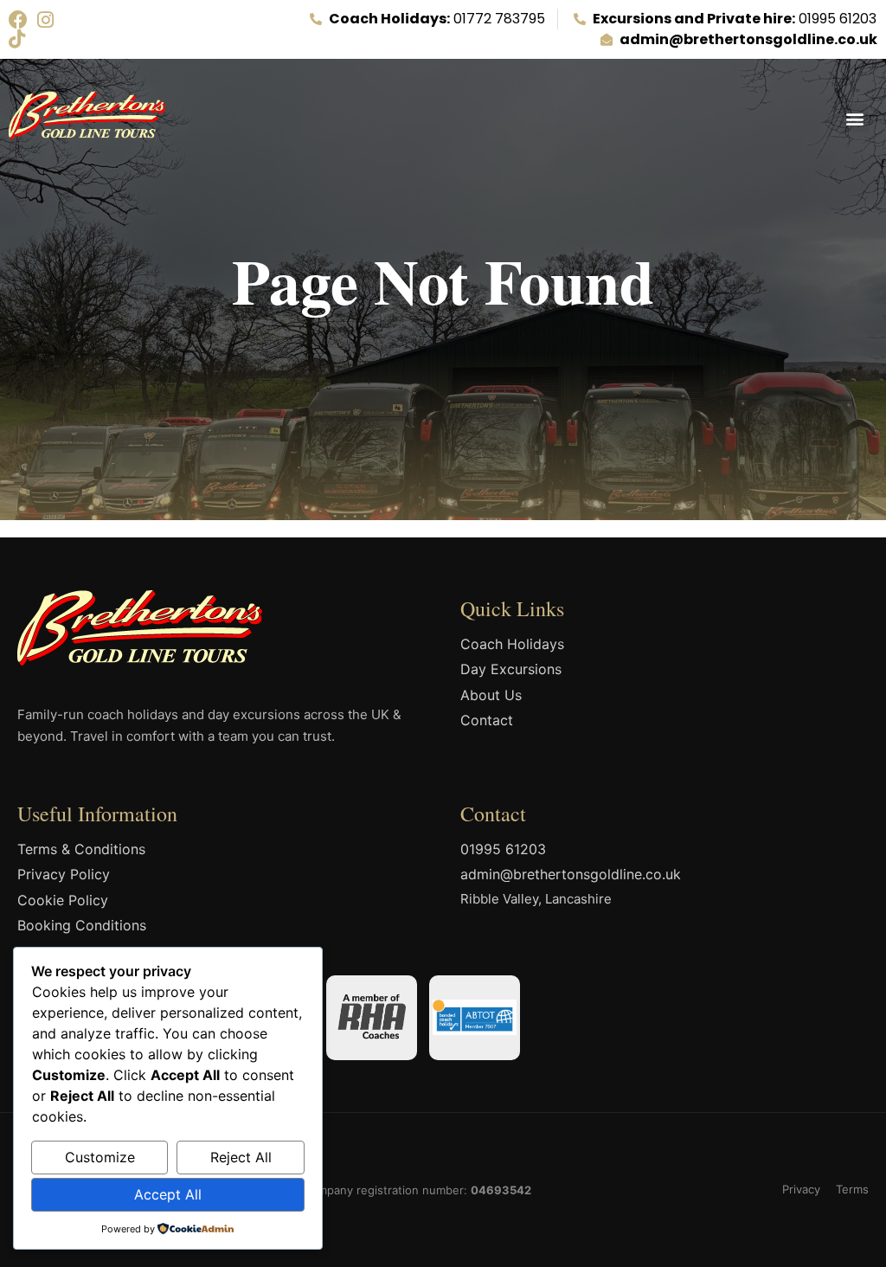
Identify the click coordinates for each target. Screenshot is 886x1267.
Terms (852, 1189)
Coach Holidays (512, 644)
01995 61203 (503, 849)
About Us (491, 695)
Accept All (168, 1194)
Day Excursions (511, 669)
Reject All (241, 1157)
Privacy (801, 1189)
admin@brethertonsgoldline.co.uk (570, 874)
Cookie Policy (62, 900)
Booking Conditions (81, 925)
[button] (854, 118)
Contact (486, 720)
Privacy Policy (63, 874)
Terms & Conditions (81, 849)
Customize (100, 1157)
